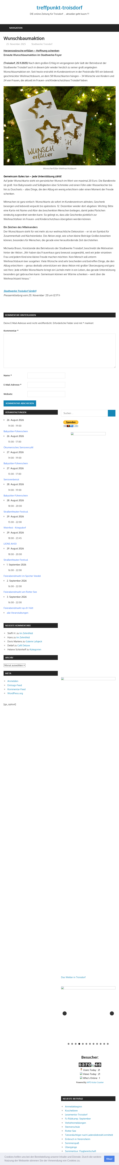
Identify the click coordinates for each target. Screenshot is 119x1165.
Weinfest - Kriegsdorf (15, 527)
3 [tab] (76, 1044)
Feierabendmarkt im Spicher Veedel (22, 575)
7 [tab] (90, 1044)
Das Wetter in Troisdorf (73, 977)
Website (8, 394)
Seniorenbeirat (11, 479)
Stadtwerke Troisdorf (41, 44)
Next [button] (112, 1013)
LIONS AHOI (10, 543)
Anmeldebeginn (73, 1106)
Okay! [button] (109, 1159)
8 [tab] (93, 1044)
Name (8, 375)
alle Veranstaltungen (17, 612)
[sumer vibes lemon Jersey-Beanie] (88, 1013)
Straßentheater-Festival (16, 511)
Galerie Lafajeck (34, 641)
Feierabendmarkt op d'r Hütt (18, 607)
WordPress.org (15, 693)
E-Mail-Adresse (12, 384)
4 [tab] (79, 1044)
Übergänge (71, 1147)
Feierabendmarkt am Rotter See (20, 591)
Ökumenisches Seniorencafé (18, 447)
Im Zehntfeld (26, 633)
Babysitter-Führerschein (16, 431)
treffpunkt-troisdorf (59, 7)
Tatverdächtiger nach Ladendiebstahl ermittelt (89, 1134)
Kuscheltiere (71, 1110)
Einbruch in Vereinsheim (77, 1139)
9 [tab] (97, 1044)
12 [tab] (108, 1044)
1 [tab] (68, 1044)
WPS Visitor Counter (95, 1082)
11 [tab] (104, 1044)
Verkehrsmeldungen (75, 1122)
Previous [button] (65, 1013)
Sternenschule (72, 1126)
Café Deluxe (23, 645)
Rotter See (70, 1130)
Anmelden (12, 681)
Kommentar (11, 330)
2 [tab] (72, 1044)
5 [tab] (83, 1044)
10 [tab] (100, 1044)
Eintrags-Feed (14, 685)
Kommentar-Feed (16, 689)
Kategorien (35, 649)
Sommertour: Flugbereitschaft (80, 1151)
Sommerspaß (72, 1143)
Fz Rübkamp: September (78, 1118)
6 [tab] (86, 1044)
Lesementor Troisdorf (76, 1114)
